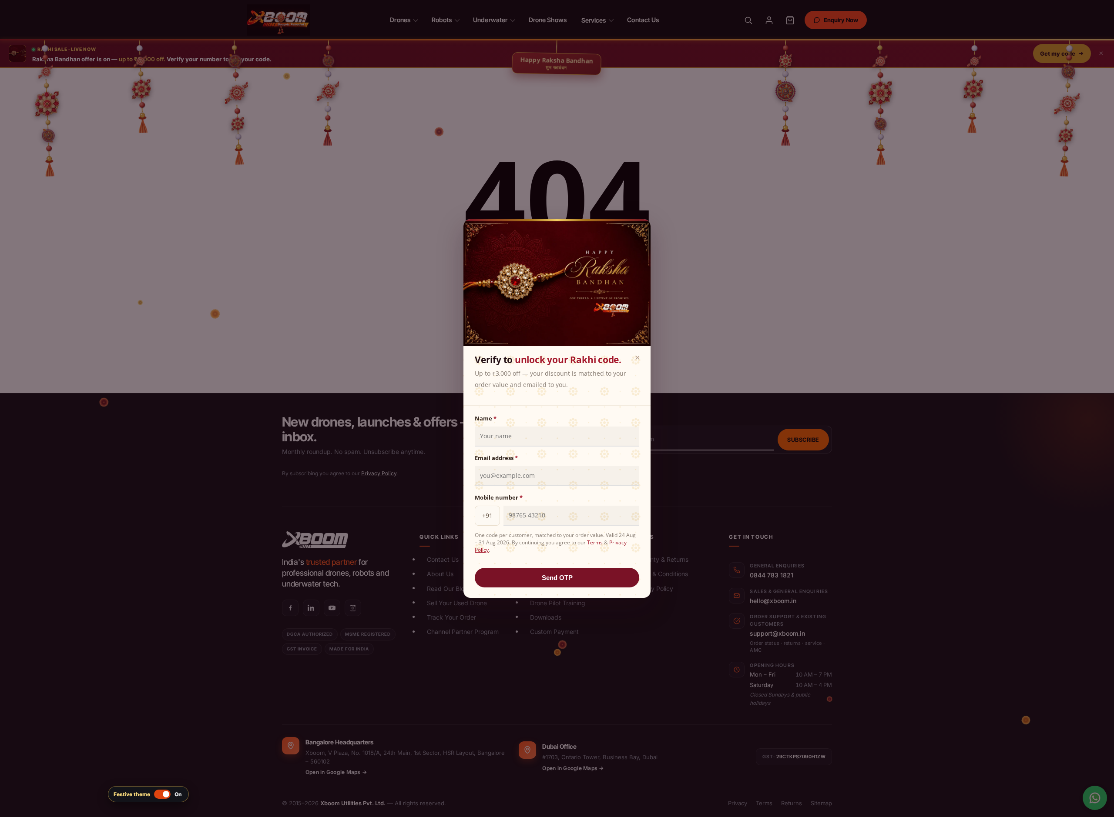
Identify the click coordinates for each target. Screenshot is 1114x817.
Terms (595, 542)
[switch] (148, 794)
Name (486, 418)
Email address (496, 458)
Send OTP (557, 577)
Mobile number (499, 497)
